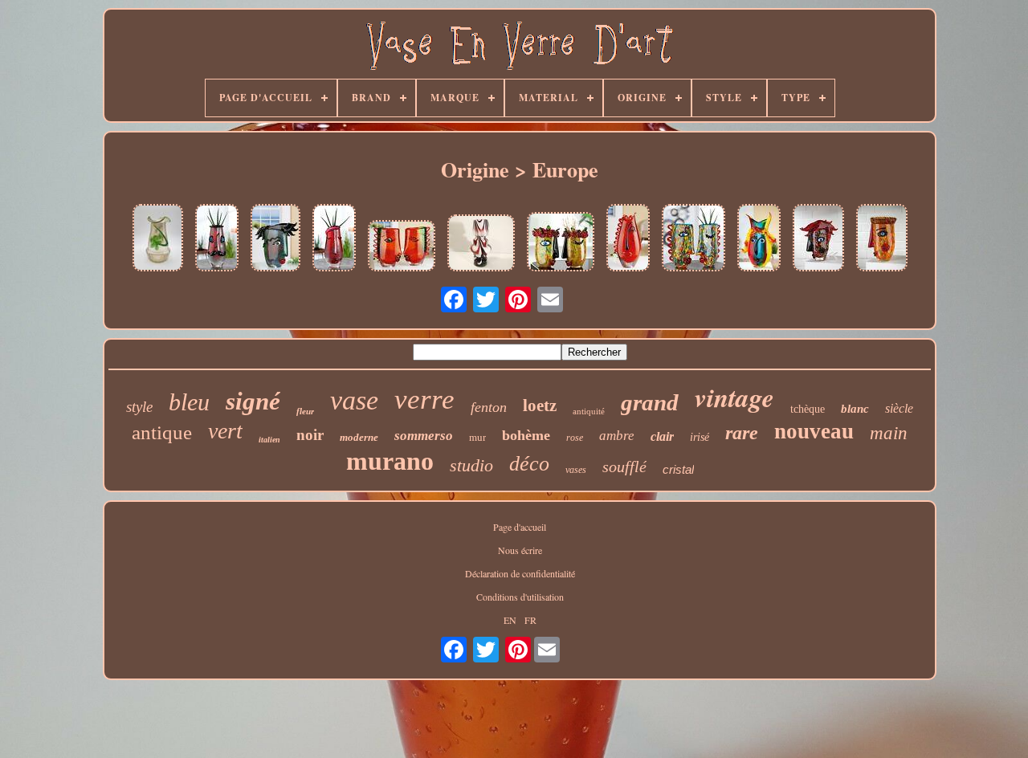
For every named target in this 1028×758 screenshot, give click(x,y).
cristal (678, 469)
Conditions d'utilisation (520, 596)
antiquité (589, 411)
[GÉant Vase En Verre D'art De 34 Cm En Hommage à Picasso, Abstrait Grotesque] (628, 239)
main (889, 433)
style (139, 406)
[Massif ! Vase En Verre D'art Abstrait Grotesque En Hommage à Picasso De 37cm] (758, 239)
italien (269, 439)
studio (471, 465)
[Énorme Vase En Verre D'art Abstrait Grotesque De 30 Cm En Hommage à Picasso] (881, 239)
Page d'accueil (519, 526)
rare (741, 432)
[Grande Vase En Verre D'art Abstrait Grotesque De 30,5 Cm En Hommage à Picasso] (818, 239)
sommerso (423, 435)
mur (477, 437)
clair (662, 436)
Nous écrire (520, 550)
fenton (489, 407)
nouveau (814, 431)
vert (225, 430)
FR (530, 619)
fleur (305, 411)
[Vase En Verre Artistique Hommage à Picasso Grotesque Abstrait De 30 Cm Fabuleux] (216, 239)
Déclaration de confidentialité (520, 573)
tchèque (807, 409)
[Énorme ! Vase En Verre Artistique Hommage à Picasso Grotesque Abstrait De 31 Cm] (401, 247)
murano (390, 460)
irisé (699, 437)
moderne (359, 437)
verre (424, 399)
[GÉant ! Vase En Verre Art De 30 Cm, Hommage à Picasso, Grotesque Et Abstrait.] (334, 239)
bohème (526, 435)
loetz (540, 405)
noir (310, 434)
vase (354, 400)
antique (162, 432)
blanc (855, 408)
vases (575, 469)
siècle (899, 408)
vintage (734, 397)
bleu (189, 402)
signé (253, 401)
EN (510, 619)
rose (574, 437)
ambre (616, 435)
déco (529, 463)
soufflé (624, 466)
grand (650, 402)
